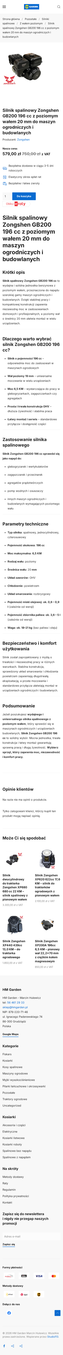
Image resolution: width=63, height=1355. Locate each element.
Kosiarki (8, 1060)
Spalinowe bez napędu (17, 1150)
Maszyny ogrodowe (15, 1073)
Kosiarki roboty (12, 1144)
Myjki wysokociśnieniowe (19, 1080)
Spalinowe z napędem (17, 1157)
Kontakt (7, 1202)
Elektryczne (10, 1131)
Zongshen (23, 139)
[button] (4, 7)
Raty (5, 1183)
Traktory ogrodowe (15, 1099)
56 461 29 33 (15, 1002)
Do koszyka (24, 196)
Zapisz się (9, 1244)
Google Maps (10, 1034)
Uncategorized (12, 1105)
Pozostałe (9, 1092)
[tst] (9, 1312)
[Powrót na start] (31, 7)
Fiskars (7, 1054)
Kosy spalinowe (12, 1067)
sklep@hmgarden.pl (15, 1007)
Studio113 (52, 1336)
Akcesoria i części (14, 1125)
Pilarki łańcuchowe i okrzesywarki (24, 1086)
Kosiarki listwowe (14, 1138)
